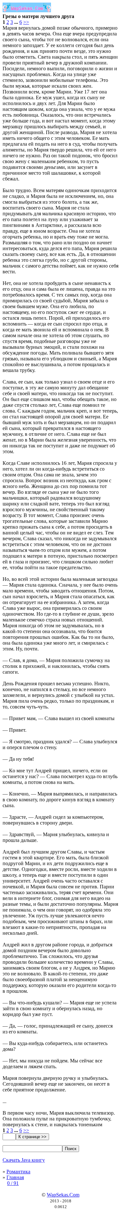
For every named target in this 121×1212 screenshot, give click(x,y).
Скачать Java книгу (24, 1160)
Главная (15, 1177)
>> (26, 22)
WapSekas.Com (63, 1194)
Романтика (18, 1171)
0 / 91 (13, 1183)
